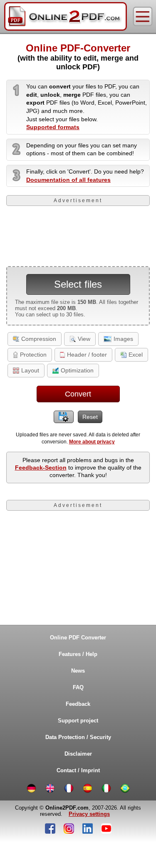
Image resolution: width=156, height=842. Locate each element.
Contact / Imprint (78, 770)
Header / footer (87, 354)
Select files (78, 284)
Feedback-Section (41, 467)
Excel (136, 354)
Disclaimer (78, 754)
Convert (78, 394)
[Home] (65, 16)
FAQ (78, 687)
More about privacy (92, 442)
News (78, 671)
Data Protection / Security (78, 737)
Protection (33, 354)
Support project (78, 720)
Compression (38, 338)
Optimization (77, 370)
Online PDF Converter (78, 637)
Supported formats (52, 127)
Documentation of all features (68, 179)
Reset (90, 417)
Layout (30, 370)
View (84, 338)
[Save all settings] (64, 417)
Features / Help (78, 654)
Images (123, 338)
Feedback (78, 704)
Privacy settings (89, 814)
